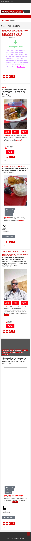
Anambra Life (11, 251)
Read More (19, 140)
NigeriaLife (13, 352)
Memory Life (17, 86)
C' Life (4, 166)
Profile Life (12, 34)
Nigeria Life (5, 33)
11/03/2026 (5, 37)
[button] (7, 132)
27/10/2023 (5, 172)
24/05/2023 (5, 363)
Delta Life (5, 253)
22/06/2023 (5, 267)
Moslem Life (12, 254)
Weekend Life (11, 35)
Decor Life (12, 30)
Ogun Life (19, 33)
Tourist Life (19, 34)
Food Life (25, 30)
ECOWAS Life (19, 30)
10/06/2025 (5, 96)
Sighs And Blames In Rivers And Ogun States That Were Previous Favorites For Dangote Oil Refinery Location (14, 360)
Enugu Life (17, 253)
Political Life (6, 255)
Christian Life (23, 251)
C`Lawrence (12, 37)
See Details (21, 67)
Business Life (5, 30)
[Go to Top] (28, 534)
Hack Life (4, 31)
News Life (24, 350)
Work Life (18, 35)
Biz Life (12, 350)
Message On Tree (18, 31)
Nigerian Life (12, 33)
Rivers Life (13, 255)
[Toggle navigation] (3, 16)
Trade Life (5, 35)
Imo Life (23, 253)
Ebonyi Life (11, 253)
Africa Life (6, 350)
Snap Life (4, 87)
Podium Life (5, 34)
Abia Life (4, 251)
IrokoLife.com (8, 5)
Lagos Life (11, 31)
